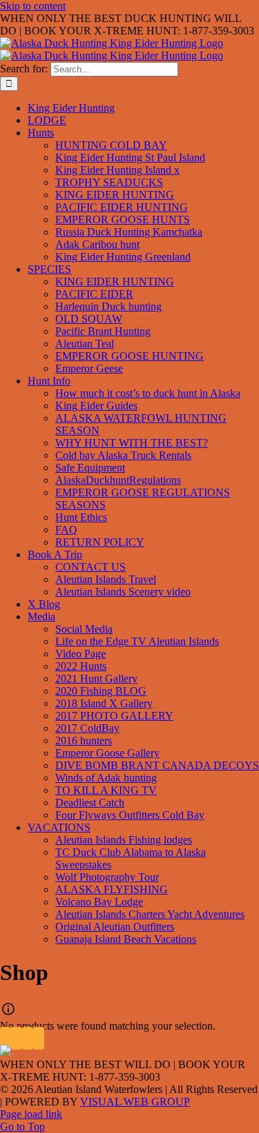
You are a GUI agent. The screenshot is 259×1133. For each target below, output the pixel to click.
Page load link (31, 1114)
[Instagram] (27, 1038)
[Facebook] (5, 1038)
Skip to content (33, 6)
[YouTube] (16, 1038)
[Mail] (38, 1038)
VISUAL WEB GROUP (135, 1102)
